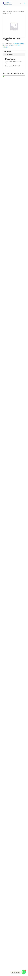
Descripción (7, 51)
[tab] (14, 51)
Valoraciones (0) (8, 54)
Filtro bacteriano (17, 11)
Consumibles (9, 11)
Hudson (11, 45)
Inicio (4, 11)
